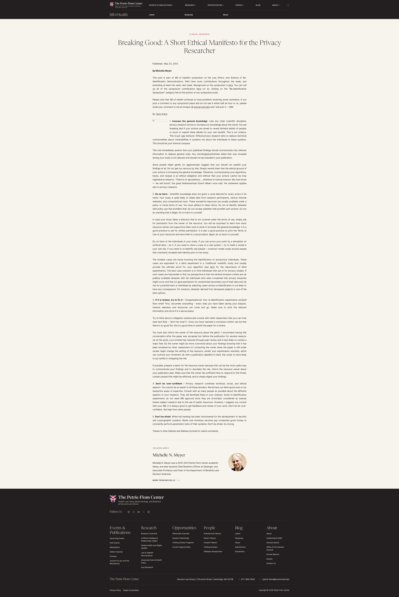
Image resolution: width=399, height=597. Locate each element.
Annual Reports (272, 554)
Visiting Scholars (211, 547)
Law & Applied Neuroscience (147, 554)
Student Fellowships (180, 538)
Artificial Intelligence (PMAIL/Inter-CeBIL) (149, 539)
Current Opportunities (181, 547)
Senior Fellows (210, 538)
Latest (151, 15)
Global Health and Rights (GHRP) (151, 546)
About (225, 15)
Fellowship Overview (180, 534)
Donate (269, 559)
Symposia (189, 15)
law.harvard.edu (202, 107)
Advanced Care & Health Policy (151, 561)
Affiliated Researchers (213, 551)
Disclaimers (240, 551)
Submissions (240, 547)
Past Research (147, 567)
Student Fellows (210, 543)
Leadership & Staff (274, 538)
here (230, 85)
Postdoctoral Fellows (212, 534)
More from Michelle (164, 480)
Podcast (113, 556)
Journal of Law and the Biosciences (119, 562)
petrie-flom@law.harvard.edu (276, 579)
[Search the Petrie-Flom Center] (288, 5)
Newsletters (115, 547)
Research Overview (149, 534)
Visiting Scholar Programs (183, 543)
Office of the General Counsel (275, 548)
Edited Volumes (116, 552)
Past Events (115, 543)
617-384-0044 (248, 579)
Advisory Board (272, 543)
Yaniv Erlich (161, 114)
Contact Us (271, 563)
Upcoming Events (117, 538)
